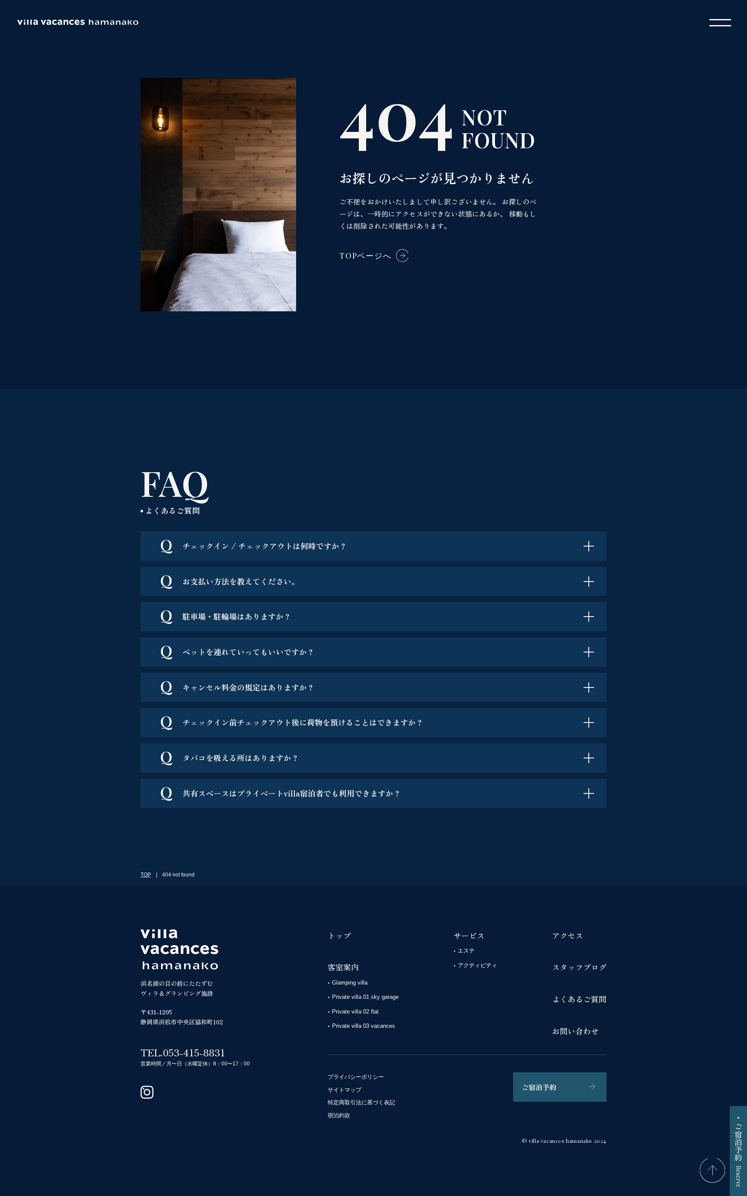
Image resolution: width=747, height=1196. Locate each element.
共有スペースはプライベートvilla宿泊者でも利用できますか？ (280, 791)
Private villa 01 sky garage (365, 997)
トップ (339, 935)
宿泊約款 (339, 1115)
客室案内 (343, 966)
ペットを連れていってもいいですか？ (237, 650)
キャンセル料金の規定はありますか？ (237, 685)
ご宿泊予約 (539, 1087)
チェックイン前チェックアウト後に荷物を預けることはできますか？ (292, 720)
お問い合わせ (575, 1030)
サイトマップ (344, 1090)
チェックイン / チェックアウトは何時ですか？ (253, 544)
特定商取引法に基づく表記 (361, 1102)
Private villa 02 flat (355, 1011)
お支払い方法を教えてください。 (229, 579)
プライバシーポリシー (356, 1077)
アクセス (567, 935)
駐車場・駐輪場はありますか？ (225, 614)
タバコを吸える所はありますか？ (229, 756)
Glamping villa (349, 982)
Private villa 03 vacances (363, 1026)
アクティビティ (477, 965)
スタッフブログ (579, 966)
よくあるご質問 (579, 998)
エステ (466, 950)
